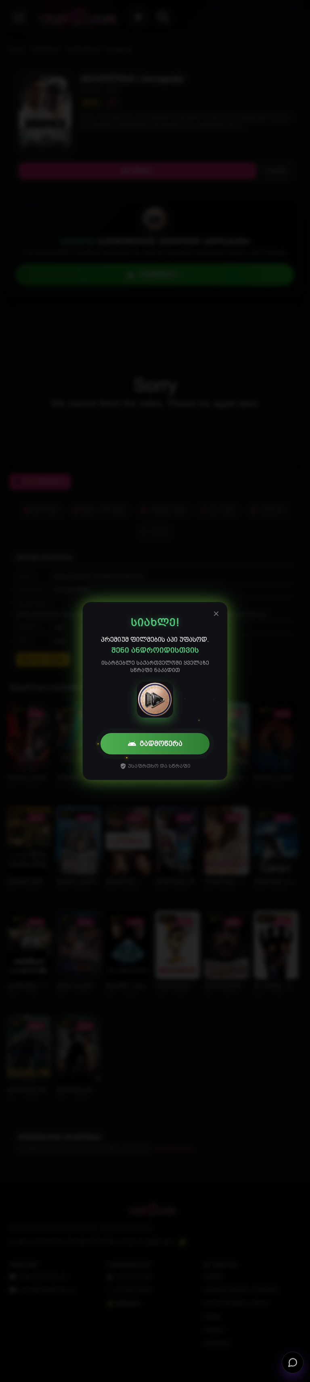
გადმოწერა (161, 743)
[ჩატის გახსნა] (293, 1365)
